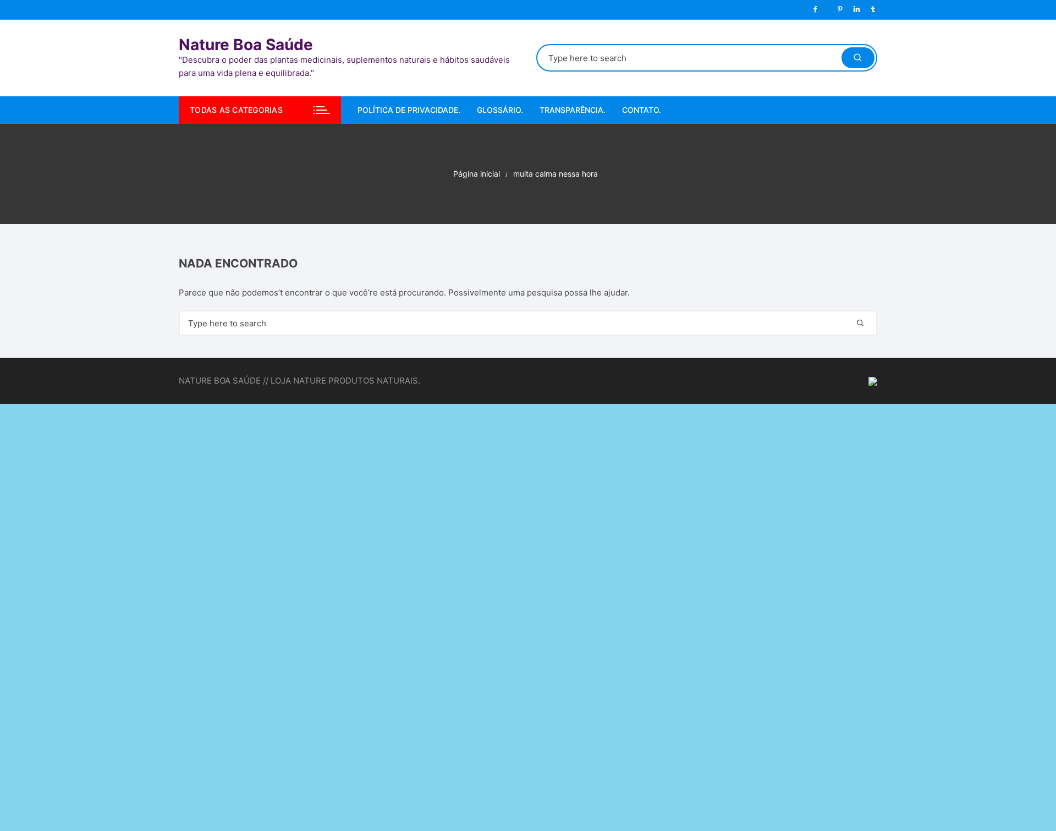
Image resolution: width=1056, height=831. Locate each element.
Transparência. (573, 109)
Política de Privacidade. (409, 109)
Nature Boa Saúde (246, 44)
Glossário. (500, 109)
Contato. (641, 109)
